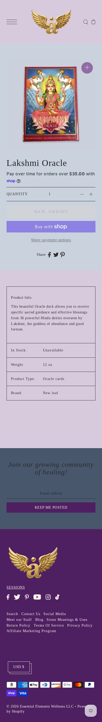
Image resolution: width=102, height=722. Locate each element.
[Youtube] (38, 599)
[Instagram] (50, 599)
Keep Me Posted (51, 507)
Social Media (54, 614)
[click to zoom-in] (87, 68)
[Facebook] (10, 599)
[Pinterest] (28, 599)
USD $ (18, 667)
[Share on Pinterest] (62, 255)
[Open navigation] (13, 22)
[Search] (85, 21)
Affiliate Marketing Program (31, 631)
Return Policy (18, 625)
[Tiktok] (59, 599)
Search (12, 614)
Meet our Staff (19, 620)
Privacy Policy (80, 625)
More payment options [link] (51, 240)
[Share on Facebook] (49, 254)
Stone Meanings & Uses (67, 620)
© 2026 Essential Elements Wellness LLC (40, 706)
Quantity (17, 194)
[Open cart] (93, 22)
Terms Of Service (49, 625)
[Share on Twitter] (56, 254)
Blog (39, 620)
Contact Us (30, 614)
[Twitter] (19, 599)
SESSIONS (16, 587)
